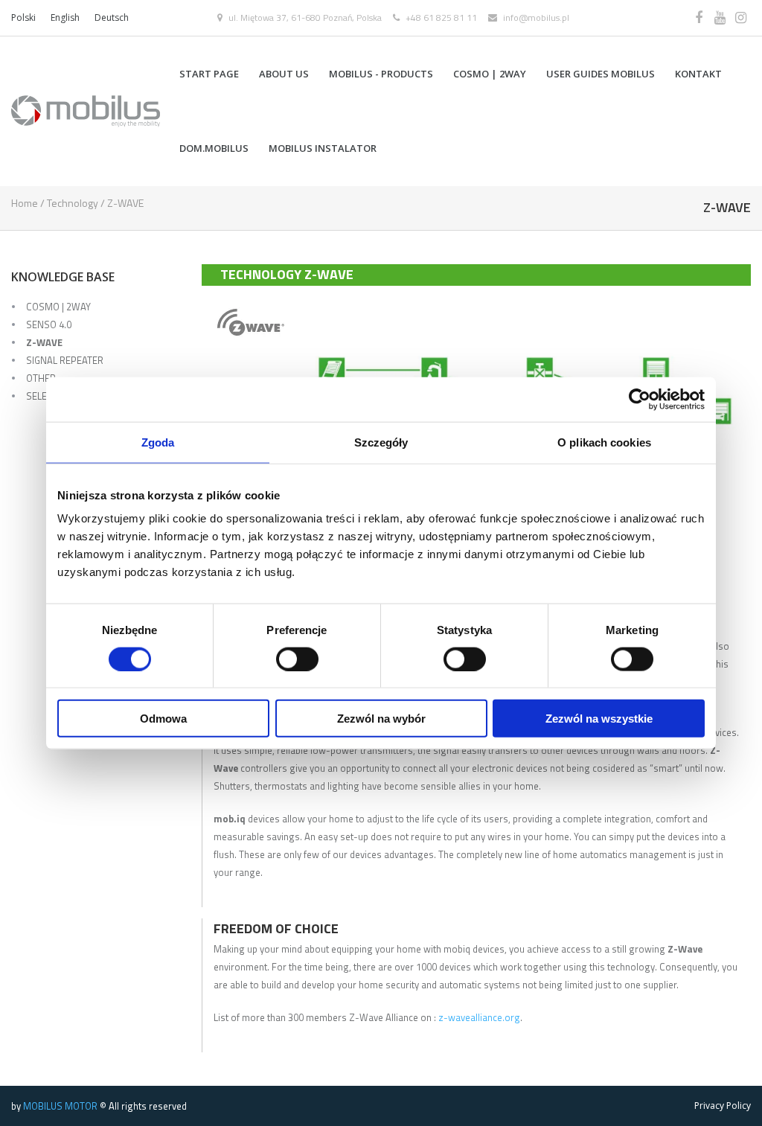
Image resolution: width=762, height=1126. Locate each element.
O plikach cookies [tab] (604, 441)
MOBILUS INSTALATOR (323, 148)
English (65, 17)
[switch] (297, 659)
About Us (284, 73)
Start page (209, 73)
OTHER (41, 378)
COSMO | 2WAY (489, 73)
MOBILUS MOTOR (60, 1105)
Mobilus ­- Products (381, 73)
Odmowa (163, 718)
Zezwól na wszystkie (599, 718)
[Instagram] (740, 18)
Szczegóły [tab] (381, 441)
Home (24, 203)
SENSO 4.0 (48, 324)
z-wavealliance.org (478, 1017)
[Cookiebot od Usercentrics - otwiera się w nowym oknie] (639, 399)
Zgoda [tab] (158, 441)
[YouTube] (720, 18)
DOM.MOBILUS (214, 148)
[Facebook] (699, 18)
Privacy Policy (722, 1105)
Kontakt (698, 73)
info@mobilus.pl (536, 17)
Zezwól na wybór (381, 718)
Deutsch (112, 17)
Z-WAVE (44, 342)
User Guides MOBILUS (600, 73)
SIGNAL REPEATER (64, 360)
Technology (72, 203)
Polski (23, 17)
